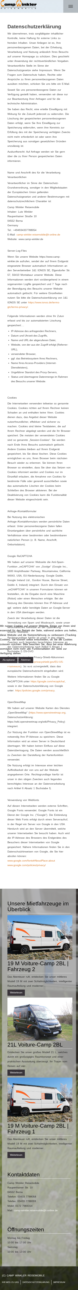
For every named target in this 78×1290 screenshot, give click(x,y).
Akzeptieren (9, 660)
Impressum (32, 665)
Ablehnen (26, 660)
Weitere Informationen (13, 665)
